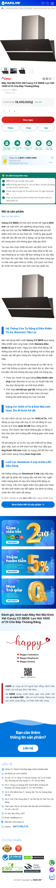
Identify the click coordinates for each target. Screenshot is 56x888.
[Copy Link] (43, 78)
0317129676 (21, 773)
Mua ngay (28, 120)
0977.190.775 (20, 826)
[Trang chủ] (2, 8)
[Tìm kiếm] (47, 3)
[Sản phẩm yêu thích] (43, 3)
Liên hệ (28, 748)
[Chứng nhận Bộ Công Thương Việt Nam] (12, 857)
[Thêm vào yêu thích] (53, 78)
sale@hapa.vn (16, 817)
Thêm (10, 128)
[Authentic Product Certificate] (7, 848)
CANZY (14, 90)
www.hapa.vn (18, 822)
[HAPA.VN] (11, 2)
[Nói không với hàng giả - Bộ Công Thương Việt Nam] (18, 848)
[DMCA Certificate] (33, 857)
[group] (28, 38)
